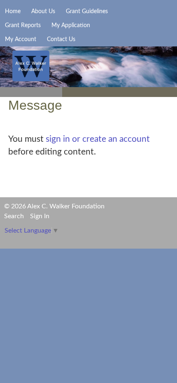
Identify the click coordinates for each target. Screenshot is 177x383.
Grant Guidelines (87, 11)
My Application (70, 25)
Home (13, 11)
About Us (43, 11)
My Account (20, 39)
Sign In (39, 216)
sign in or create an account (98, 139)
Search (14, 216)
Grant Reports (23, 25)
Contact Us (61, 39)
